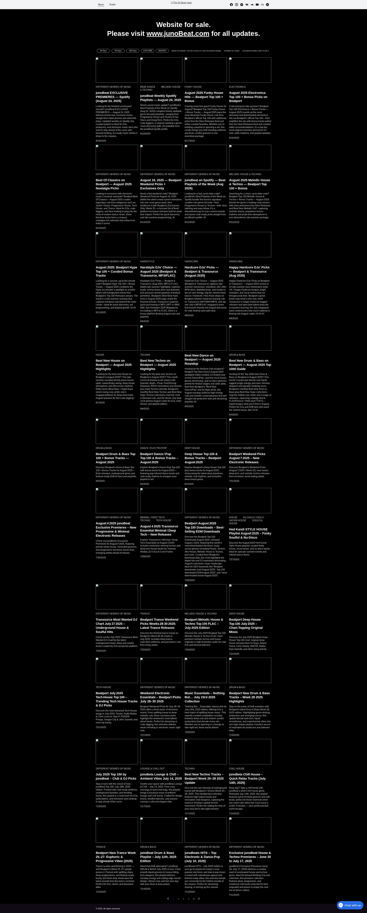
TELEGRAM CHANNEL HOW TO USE (255, 51)
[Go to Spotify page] (242, 4)
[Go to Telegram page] (267, 4)
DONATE (162, 51)
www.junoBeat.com (178, 33)
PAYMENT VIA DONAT (231, 51)
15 (194, 899)
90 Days (118, 51)
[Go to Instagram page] (237, 4)
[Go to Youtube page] (258, 4)
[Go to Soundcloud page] (253, 4)
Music (101, 4)
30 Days (103, 51)
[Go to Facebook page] (232, 4)
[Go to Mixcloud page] (263, 4)
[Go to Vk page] (248, 4)
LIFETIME (147, 51)
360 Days (133, 51)
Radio (112, 4)
